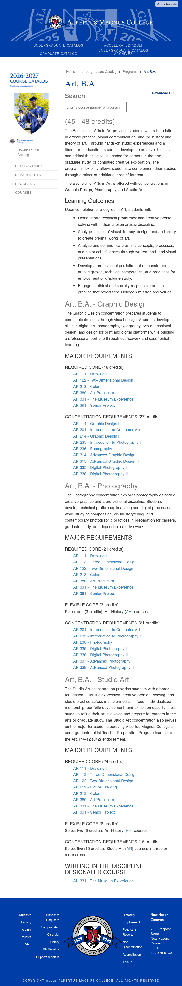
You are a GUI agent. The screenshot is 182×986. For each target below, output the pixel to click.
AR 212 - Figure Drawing (95, 787)
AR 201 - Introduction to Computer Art (106, 429)
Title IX (128, 961)
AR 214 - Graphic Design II (97, 436)
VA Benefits (51, 949)
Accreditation (132, 954)
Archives (123, 54)
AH (129, 611)
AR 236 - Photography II (94, 448)
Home (70, 71)
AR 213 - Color (86, 386)
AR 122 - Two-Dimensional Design (103, 380)
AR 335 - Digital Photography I (100, 467)
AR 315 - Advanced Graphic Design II (106, 461)
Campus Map (50, 927)
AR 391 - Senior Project (94, 405)
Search (75, 95)
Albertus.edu (167, 4)
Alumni (26, 929)
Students (25, 914)
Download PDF (164, 93)
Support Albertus (47, 956)
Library (54, 941)
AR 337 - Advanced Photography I (103, 661)
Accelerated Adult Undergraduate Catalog (123, 46)
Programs (130, 71)
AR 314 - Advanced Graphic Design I (105, 455)
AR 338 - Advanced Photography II (103, 667)
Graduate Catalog (58, 54)
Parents (26, 936)
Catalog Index (29, 166)
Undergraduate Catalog (58, 45)
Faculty (26, 922)
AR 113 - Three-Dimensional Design (104, 562)
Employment (131, 922)
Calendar (53, 934)
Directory (129, 914)
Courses (23, 192)
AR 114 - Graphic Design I (96, 423)
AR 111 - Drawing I (90, 374)
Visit (28, 944)
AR (129, 848)
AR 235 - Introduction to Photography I (107, 442)
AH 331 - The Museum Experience (103, 399)
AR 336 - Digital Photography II (100, 473)
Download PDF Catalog (29, 152)
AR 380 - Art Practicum (93, 392)
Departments (28, 175)
